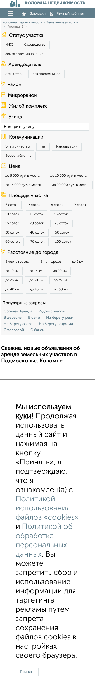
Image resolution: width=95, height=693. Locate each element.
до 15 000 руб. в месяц (23, 185)
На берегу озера (18, 324)
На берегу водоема (56, 324)
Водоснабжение (18, 156)
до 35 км (60, 280)
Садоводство (34, 45)
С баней (37, 330)
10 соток (12, 214)
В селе (34, 318)
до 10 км (11, 271)
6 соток (11, 205)
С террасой (14, 330)
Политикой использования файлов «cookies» (47, 508)
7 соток (34, 205)
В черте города (17, 262)
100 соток (63, 242)
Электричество (17, 146)
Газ (43, 146)
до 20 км (59, 271)
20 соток (37, 223)
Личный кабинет (71, 14)
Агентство (13, 74)
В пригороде (50, 262)
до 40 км (12, 289)
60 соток (12, 242)
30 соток (12, 232)
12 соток (36, 214)
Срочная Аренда (18, 311)
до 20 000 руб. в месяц (70, 185)
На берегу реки (59, 318)
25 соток (61, 223)
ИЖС (9, 45)
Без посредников (46, 74)
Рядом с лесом (52, 311)
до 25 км (11, 280)
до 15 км (35, 271)
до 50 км (61, 289)
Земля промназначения (24, 54)
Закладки (38, 14)
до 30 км (36, 280)
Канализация (66, 146)
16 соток (12, 223)
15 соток (61, 214)
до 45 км (36, 289)
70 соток (37, 242)
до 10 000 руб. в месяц (68, 176)
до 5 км (77, 262)
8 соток (57, 205)
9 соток (80, 205)
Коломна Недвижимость (22, 22)
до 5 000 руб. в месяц (22, 176)
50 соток (62, 232)
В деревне (13, 318)
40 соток (37, 232)
